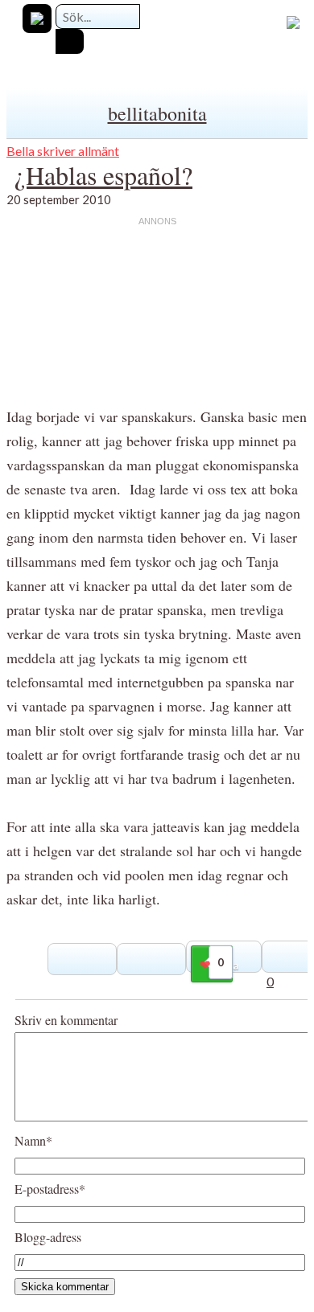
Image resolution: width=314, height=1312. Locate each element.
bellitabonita (157, 113)
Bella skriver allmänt (62, 150)
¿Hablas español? (103, 175)
